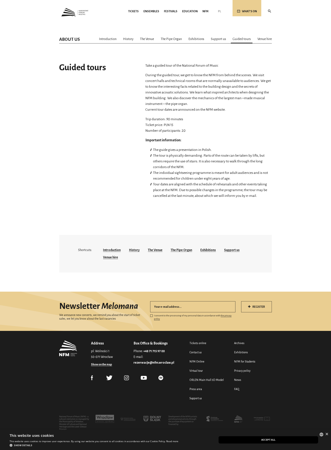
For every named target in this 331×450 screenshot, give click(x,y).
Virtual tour (196, 370)
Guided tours (242, 39)
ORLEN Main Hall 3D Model (206, 379)
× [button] (326, 434)
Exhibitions (196, 39)
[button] (94, 445)
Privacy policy (242, 370)
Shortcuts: (85, 250)
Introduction (107, 39)
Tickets (133, 11)
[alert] (165, 440)
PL (219, 11)
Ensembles (151, 11)
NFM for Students (244, 361)
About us (69, 39)
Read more (172, 441)
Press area (195, 389)
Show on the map (101, 364)
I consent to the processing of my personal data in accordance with (193, 317)
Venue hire (264, 39)
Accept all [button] (268, 439)
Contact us (195, 352)
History (128, 39)
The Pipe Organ (171, 39)
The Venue (147, 39)
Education (190, 11)
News (237, 379)
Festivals (170, 11)
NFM (205, 11)
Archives (239, 343)
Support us (218, 39)
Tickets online (197, 343)
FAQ (236, 389)
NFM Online (196, 361)
